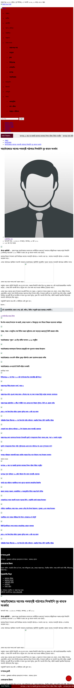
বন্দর (10, 57)
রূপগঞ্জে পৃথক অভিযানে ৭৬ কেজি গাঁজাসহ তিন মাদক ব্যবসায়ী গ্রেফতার (20, 474)
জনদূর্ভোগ (8, 82)
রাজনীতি (8, 23)
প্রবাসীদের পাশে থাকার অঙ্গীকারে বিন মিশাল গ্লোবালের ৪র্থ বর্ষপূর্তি (18, 517)
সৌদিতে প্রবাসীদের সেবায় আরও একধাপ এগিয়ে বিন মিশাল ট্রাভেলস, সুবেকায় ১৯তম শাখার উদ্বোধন (28, 508)
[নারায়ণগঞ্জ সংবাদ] (6, 4)
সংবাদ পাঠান (8, 131)
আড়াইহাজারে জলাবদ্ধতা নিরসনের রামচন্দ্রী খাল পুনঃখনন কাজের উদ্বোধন (23, 349)
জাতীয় (7, 18)
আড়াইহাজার (12, 77)
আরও (7, 97)
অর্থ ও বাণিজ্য (9, 28)
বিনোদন (8, 87)
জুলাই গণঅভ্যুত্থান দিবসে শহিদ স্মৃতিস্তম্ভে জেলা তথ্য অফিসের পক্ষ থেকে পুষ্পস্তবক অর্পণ (26, 446)
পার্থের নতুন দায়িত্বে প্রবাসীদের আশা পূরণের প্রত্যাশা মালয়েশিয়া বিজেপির (21, 483)
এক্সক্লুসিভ (12, 101)
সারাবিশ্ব (8, 33)
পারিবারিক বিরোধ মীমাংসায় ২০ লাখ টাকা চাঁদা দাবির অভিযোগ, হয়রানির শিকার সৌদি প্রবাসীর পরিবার (27, 420)
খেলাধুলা (8, 92)
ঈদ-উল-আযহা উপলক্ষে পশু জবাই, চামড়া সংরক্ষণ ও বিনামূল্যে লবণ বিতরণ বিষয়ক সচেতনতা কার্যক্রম (31, 322)
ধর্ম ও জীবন (12, 106)
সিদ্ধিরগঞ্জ (12, 62)
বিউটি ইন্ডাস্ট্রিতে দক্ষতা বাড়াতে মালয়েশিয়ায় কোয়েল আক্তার (17, 526)
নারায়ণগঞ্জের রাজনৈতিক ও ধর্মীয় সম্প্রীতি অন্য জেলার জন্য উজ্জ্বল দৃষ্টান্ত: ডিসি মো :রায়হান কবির (28, 403)
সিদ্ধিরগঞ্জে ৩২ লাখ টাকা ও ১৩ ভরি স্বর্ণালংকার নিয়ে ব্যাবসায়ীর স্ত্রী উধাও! (21, 377)
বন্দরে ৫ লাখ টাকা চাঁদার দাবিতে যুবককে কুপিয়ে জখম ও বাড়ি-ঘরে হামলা (19, 412)
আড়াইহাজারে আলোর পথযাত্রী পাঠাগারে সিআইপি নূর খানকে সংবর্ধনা (23, 144)
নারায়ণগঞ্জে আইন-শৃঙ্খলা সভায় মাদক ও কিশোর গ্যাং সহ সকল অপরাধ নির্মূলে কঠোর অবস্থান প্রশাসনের (29, 394)
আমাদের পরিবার (9, 123)
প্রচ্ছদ (7, 13)
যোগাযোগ (7, 129)
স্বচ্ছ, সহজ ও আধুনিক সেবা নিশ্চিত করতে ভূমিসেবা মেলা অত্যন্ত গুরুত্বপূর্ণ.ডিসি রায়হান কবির (29, 331)
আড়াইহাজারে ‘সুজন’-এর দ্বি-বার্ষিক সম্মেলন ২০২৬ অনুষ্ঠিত (19, 340)
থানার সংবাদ (9, 43)
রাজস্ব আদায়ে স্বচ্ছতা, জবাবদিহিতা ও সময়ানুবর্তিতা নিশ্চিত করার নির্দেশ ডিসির (22, 491)
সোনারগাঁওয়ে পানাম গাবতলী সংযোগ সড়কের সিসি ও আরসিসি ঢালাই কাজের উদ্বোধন (23, 500)
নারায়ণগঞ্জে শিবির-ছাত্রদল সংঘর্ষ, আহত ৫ (12, 386)
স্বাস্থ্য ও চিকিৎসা (14, 111)
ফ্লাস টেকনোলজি (17, 592)
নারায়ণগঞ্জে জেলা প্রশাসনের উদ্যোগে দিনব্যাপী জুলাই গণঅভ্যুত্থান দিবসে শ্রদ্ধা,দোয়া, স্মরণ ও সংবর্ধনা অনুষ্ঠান (31, 437)
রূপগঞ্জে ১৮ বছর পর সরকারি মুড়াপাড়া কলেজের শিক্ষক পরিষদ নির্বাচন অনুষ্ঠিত (33, 136)
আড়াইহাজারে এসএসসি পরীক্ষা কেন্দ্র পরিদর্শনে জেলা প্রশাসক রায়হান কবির (23, 357)
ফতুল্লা (11, 52)
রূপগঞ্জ (11, 72)
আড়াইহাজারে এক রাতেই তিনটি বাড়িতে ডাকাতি (15, 366)
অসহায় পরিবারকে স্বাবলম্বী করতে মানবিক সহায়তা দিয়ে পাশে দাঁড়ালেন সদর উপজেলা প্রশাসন (26, 455)
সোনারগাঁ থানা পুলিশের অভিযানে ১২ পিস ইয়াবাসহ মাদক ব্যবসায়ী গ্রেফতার (21, 429)
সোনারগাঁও (12, 67)
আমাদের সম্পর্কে (9, 125)
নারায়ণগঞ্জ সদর (13, 48)
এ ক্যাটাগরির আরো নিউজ (8, 316)
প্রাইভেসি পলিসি (9, 127)
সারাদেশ (8, 38)
